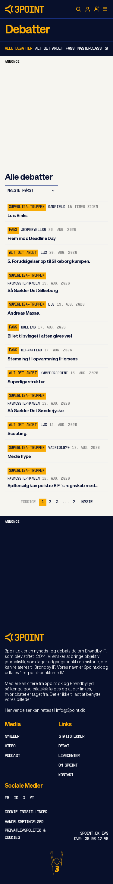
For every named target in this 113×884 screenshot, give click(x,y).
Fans (70, 49)
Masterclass (89, 49)
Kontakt (65, 775)
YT (32, 798)
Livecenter (69, 756)
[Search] (78, 9)
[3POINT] (56, 637)
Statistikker (71, 737)
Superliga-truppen (26, 207)
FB (7, 798)
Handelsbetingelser (24, 822)
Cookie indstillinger (26, 812)
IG (16, 798)
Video (10, 746)
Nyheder (12, 737)
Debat (63, 746)
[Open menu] (105, 9)
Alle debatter (18, 49)
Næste (87, 502)
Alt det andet (49, 49)
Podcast (12, 756)
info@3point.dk (70, 710)
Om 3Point (67, 765)
